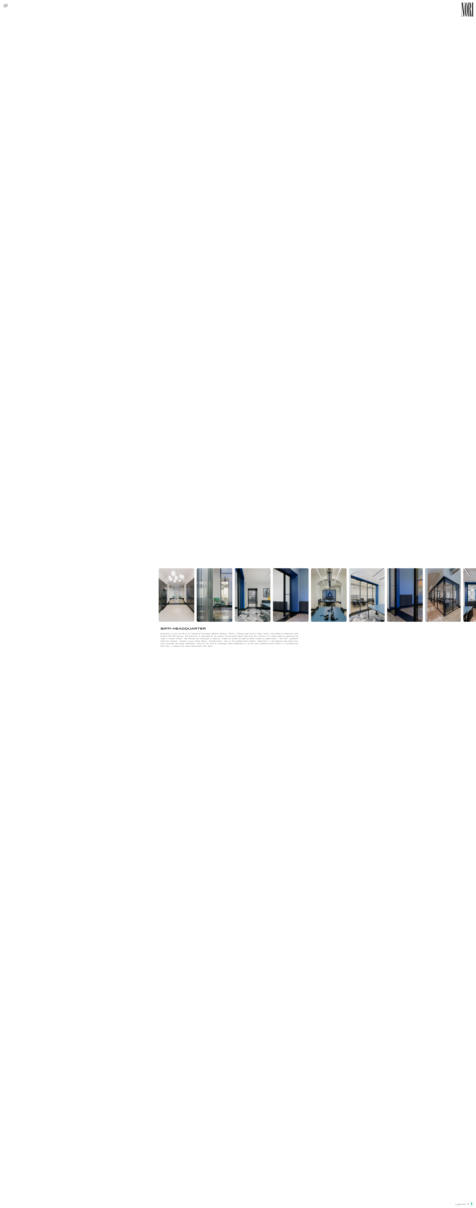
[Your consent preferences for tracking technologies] (471, 1203)
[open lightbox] (176, 595)
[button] (5, 5)
